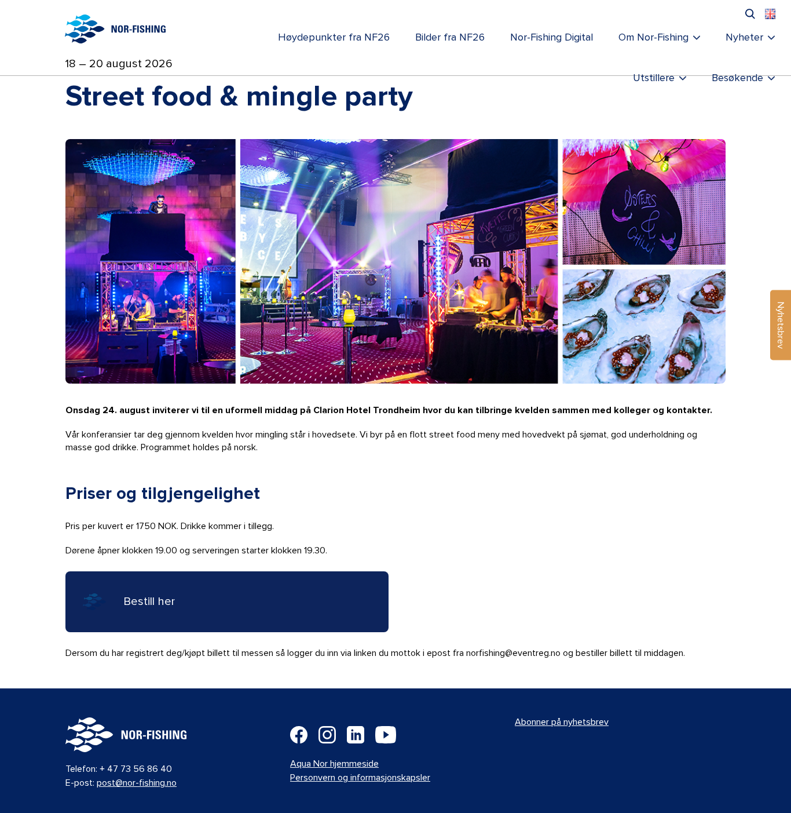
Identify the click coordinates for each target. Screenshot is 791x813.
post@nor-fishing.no (137, 783)
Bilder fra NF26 (450, 37)
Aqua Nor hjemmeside (334, 763)
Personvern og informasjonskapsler (360, 777)
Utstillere (654, 78)
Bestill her (149, 601)
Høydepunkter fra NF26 (334, 37)
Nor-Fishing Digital (551, 37)
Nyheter (744, 37)
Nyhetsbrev (780, 325)
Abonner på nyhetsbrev (562, 722)
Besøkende (737, 78)
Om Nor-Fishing (653, 37)
